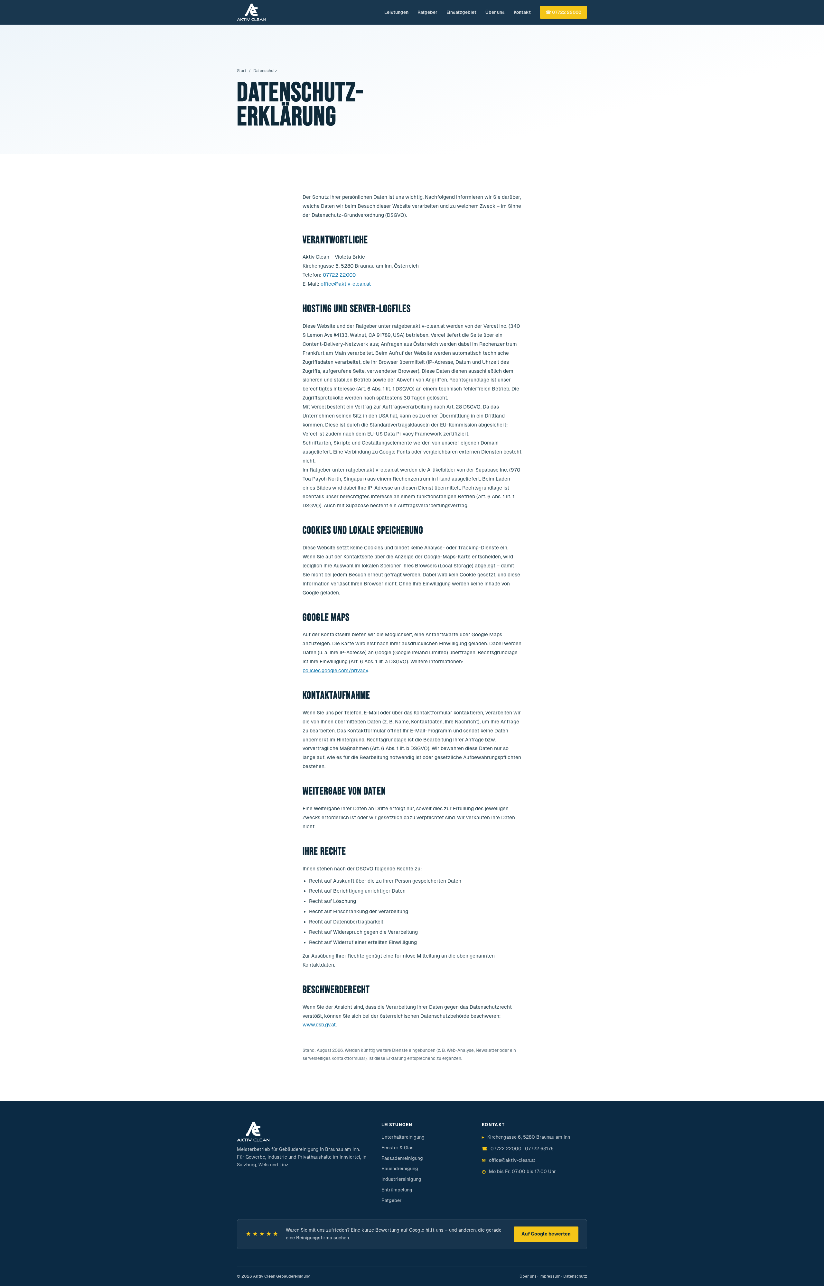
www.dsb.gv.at (319, 1024)
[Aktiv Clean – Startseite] (251, 12)
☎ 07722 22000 (563, 12)
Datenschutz (575, 1276)
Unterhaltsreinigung (403, 1137)
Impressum (549, 1276)
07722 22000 (339, 275)
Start (241, 70)
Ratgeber (427, 12)
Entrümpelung (396, 1189)
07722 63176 (539, 1148)
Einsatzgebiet (461, 12)
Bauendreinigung (399, 1168)
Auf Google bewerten (546, 1233)
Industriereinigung (401, 1179)
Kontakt (522, 12)
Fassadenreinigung (402, 1158)
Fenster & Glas (397, 1147)
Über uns (495, 12)
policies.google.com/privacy (335, 670)
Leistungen (396, 12)
